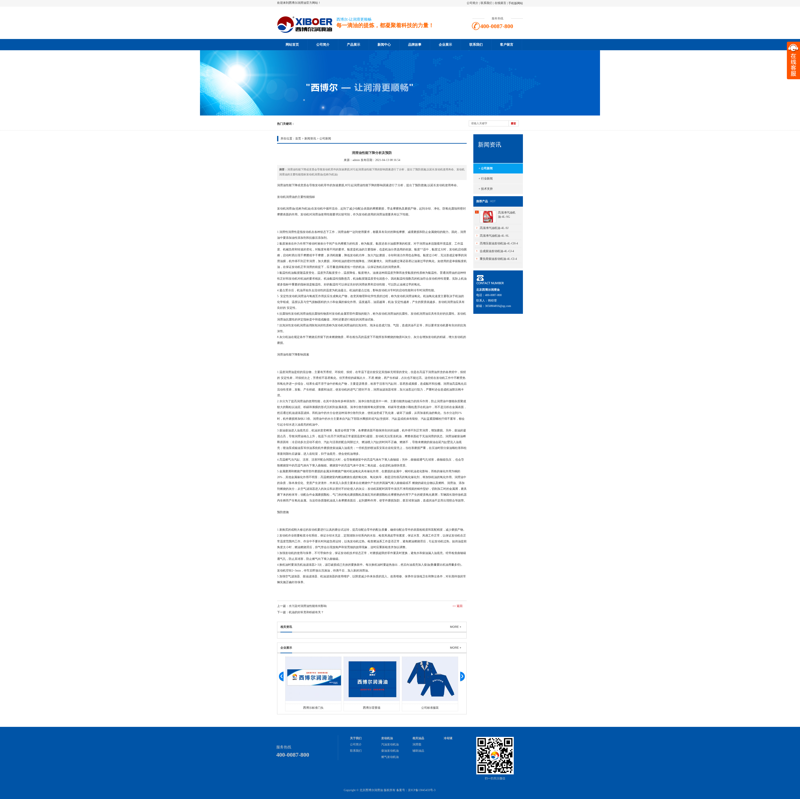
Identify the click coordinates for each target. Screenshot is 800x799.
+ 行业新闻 (486, 178)
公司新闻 (325, 138)
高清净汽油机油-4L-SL (494, 235)
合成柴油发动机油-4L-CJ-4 (497, 251)
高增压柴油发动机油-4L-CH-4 (499, 243)
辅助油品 (418, 750)
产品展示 (353, 44)
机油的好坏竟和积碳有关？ (306, 612)
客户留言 (506, 44)
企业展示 (445, 44)
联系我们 (486, 3)
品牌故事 (414, 44)
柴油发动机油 (390, 750)
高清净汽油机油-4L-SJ (494, 228)
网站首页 (292, 44)
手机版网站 (515, 3)
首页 (298, 138)
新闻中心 (384, 44)
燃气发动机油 (390, 757)
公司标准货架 (430, 707)
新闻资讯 (310, 138)
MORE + (455, 626)
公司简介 (472, 3)
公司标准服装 (371, 707)
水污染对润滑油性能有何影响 (308, 606)
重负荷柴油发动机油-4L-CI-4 (498, 258)
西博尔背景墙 (313, 707)
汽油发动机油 (390, 744)
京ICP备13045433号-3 (421, 790)
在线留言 (500, 3)
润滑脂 (416, 744)
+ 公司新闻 (486, 168)
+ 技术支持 (486, 188)
